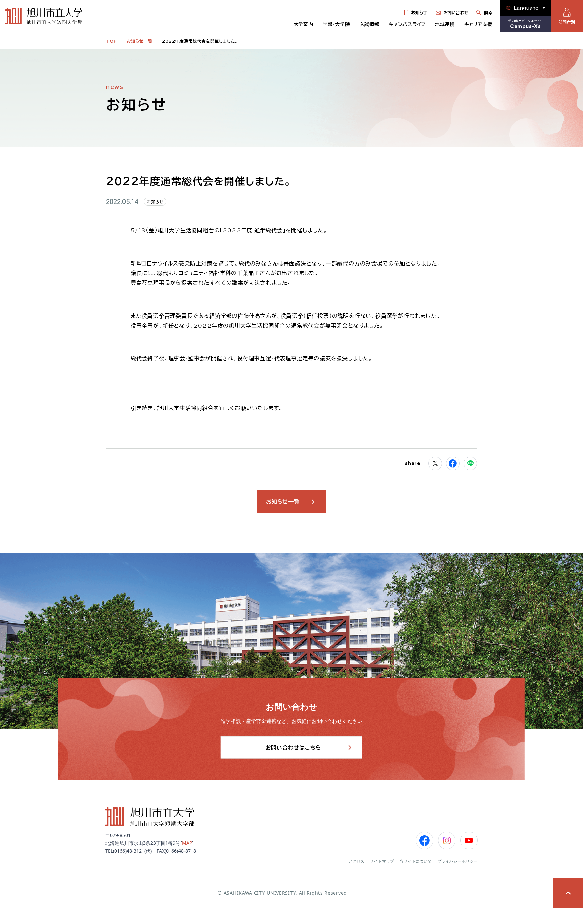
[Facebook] (424, 840)
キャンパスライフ (407, 24)
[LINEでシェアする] (470, 463)
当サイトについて (415, 861)
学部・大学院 (336, 24)
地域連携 (445, 24)
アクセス (356, 861)
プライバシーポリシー (457, 861)
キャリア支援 (478, 24)
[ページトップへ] (568, 893)
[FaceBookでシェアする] (453, 463)
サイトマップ (382, 861)
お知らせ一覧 (139, 41)
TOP (111, 41)
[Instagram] (446, 840)
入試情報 (370, 24)
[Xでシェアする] (435, 463)
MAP (187, 843)
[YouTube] (469, 840)
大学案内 (303, 24)
